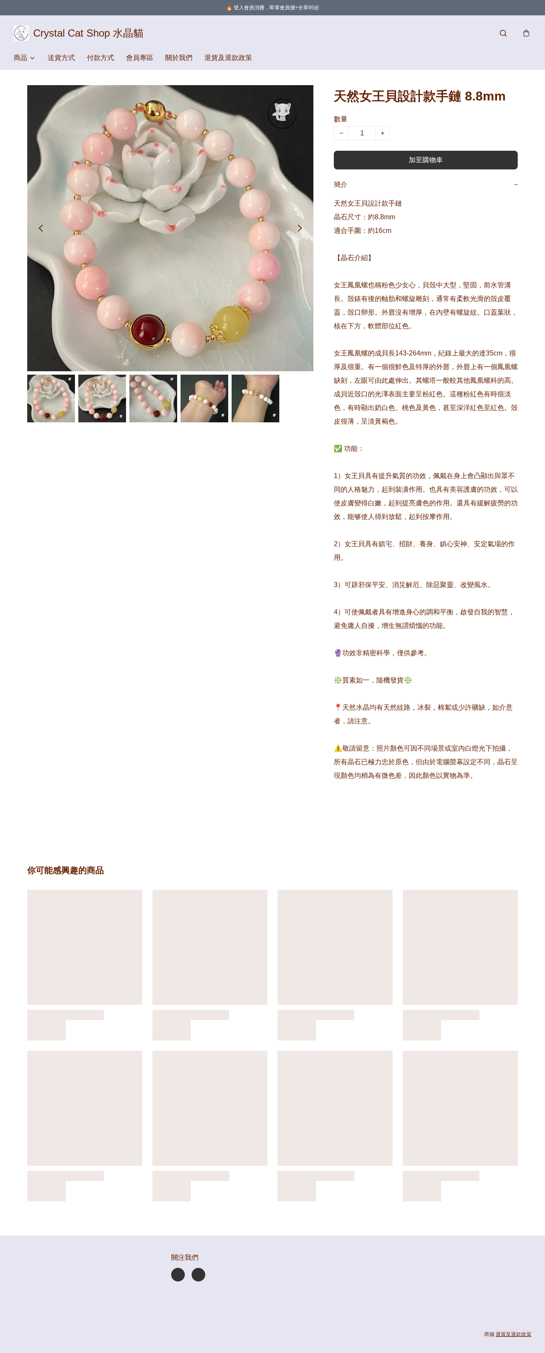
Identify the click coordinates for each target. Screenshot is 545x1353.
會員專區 (139, 57)
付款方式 (100, 57)
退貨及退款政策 (228, 57)
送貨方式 (61, 57)
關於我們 (178, 57)
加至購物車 (426, 159)
